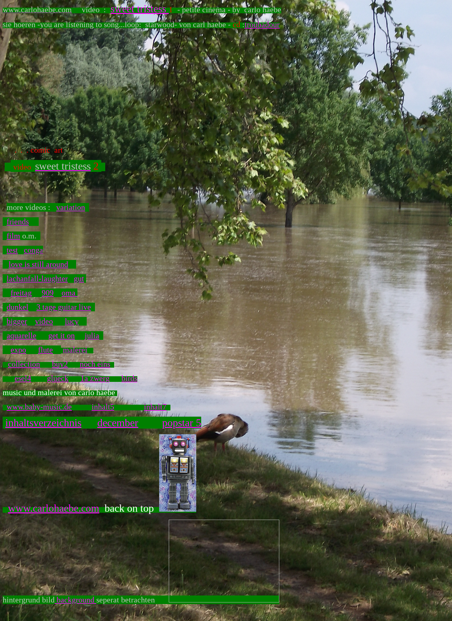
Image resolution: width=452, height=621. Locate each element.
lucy (72, 321)
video (44, 321)
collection (24, 364)
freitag (21, 292)
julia (92, 335)
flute (45, 349)
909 (48, 292)
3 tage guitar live (63, 307)
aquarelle (21, 335)
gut (79, 278)
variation (70, 207)
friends (18, 221)
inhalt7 (155, 406)
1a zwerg (95, 378)
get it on (61, 335)
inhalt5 (103, 406)
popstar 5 (181, 423)
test (12, 250)
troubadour (262, 24)
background (75, 599)
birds (129, 378)
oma (69, 292)
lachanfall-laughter (37, 278)
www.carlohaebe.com (53, 508)
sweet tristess (140, 9)
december (117, 423)
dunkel (17, 307)
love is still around (38, 264)
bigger (17, 321)
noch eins (95, 364)
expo (18, 349)
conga (33, 250)
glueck (57, 378)
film (13, 236)
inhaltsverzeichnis (43, 423)
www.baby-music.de (39, 406)
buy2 (60, 364)
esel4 (23, 378)
